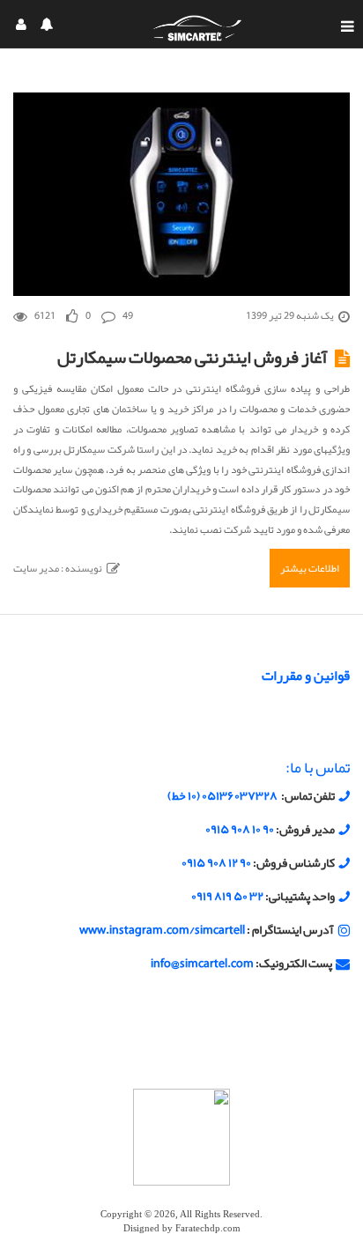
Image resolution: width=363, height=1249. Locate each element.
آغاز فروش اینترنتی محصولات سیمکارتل (192, 356)
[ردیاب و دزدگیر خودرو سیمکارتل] (197, 27)
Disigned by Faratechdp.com (182, 1228)
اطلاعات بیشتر (309, 568)
